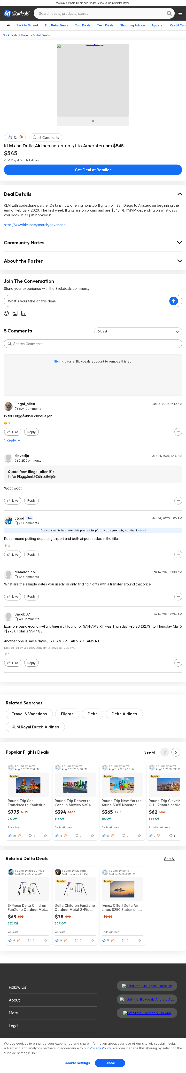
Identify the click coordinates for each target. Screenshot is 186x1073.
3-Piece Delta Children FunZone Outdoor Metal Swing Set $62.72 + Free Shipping (28, 907)
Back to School (27, 25)
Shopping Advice (132, 25)
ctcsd (19, 518)
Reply (31, 432)
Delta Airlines (124, 713)
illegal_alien (25, 404)
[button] (20, 137)
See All (149, 752)
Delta (93, 713)
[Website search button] (169, 13)
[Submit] (10, 343)
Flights (67, 713)
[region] (93, 1055)
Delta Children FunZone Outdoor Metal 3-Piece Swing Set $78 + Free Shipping (75, 907)
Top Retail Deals (56, 25)
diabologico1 (25, 572)
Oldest (102, 331)
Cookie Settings (77, 1063)
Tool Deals (82, 25)
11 (108, 940)
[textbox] (86, 301)
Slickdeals (10, 35)
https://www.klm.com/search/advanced (35, 225)
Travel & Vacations (29, 713)
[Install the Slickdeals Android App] (147, 999)
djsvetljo (22, 456)
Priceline (13, 827)
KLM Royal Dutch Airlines (35, 727)
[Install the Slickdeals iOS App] (147, 1013)
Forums (26, 35)
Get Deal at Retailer (93, 169)
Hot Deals (43, 35)
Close (110, 1063)
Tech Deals (105, 25)
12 (15, 137)
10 (14, 835)
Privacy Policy (100, 1048)
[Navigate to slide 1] (93, 121)
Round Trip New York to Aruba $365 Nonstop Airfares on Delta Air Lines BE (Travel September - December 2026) (122, 803)
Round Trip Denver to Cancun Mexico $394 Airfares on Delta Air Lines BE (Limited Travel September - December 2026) (75, 803)
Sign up (60, 361)
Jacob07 (22, 614)
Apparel (157, 25)
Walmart (13, 931)
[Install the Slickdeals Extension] (147, 986)
